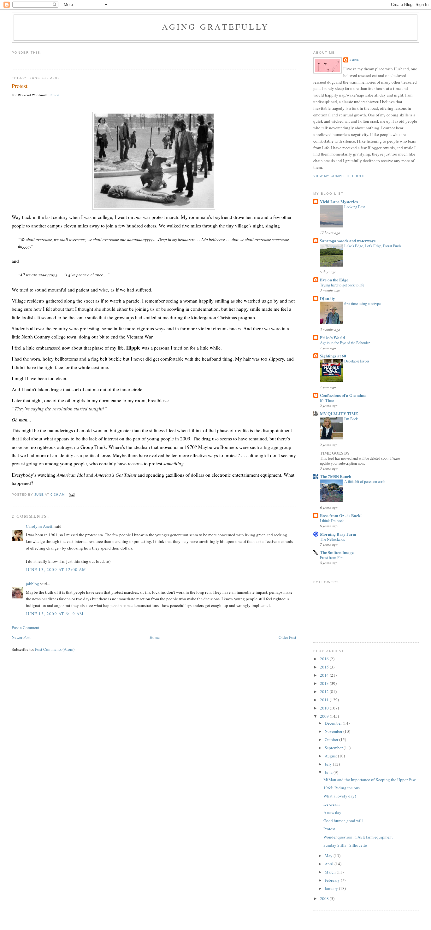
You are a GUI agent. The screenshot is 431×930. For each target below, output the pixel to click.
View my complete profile (340, 176)
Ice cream (331, 804)
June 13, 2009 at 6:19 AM (55, 613)
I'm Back (351, 418)
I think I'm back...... (334, 520)
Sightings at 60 (333, 356)
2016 (325, 659)
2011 (325, 700)
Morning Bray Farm (338, 534)
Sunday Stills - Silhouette (345, 845)
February (333, 880)
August (331, 756)
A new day (332, 812)
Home (155, 637)
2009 (325, 716)
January (332, 888)
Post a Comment (25, 627)
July (329, 764)
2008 (325, 898)
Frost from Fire (331, 557)
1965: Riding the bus (341, 788)
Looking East (354, 206)
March (331, 872)
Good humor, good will (343, 820)
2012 (325, 691)
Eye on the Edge (334, 280)
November (334, 731)
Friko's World (332, 337)
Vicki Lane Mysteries (339, 201)
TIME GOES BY (335, 453)
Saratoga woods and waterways (347, 241)
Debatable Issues (356, 360)
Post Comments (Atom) (54, 649)
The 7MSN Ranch (335, 476)
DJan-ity (327, 298)
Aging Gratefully (215, 26)
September (334, 747)
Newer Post (21, 637)
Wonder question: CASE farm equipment (358, 837)
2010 (325, 708)
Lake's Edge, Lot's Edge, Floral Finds (372, 245)
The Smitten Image (337, 552)
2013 (325, 683)
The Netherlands (332, 539)
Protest (54, 94)
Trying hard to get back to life (342, 284)
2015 (325, 667)
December (334, 723)
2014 (325, 675)
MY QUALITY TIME (339, 413)
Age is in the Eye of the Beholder (345, 342)
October (332, 739)
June (354, 60)
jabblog (32, 583)
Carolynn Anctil (40, 526)
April (329, 864)
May (329, 855)
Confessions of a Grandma (343, 395)
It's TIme (327, 400)
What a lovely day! (339, 796)
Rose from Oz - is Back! (341, 515)
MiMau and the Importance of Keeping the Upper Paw (369, 779)
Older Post (287, 637)
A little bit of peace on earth (364, 481)
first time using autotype (362, 303)
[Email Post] (71, 494)
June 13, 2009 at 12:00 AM (56, 569)
